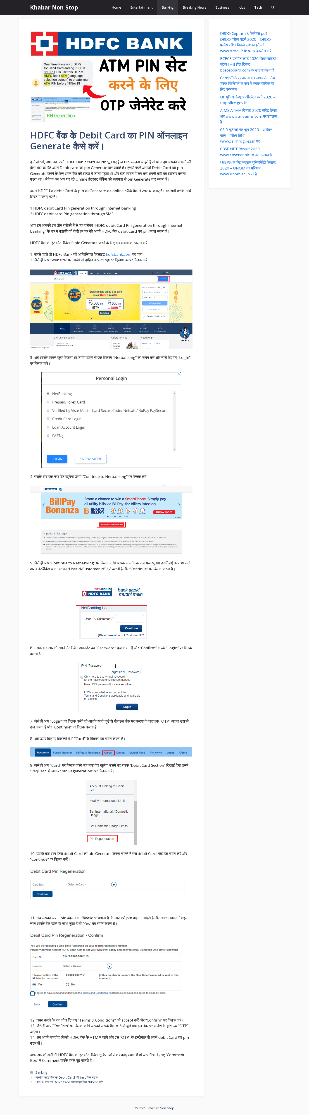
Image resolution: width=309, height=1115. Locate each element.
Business (222, 7)
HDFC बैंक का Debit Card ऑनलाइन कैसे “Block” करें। (70, 1082)
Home (116, 7)
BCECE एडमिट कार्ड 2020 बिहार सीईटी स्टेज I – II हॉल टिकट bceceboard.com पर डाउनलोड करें (248, 64)
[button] (272, 7)
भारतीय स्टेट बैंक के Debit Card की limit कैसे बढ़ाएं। (67, 1077)
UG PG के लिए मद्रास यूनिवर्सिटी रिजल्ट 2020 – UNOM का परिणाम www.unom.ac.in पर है (248, 168)
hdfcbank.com (118, 254)
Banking (168, 7)
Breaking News (194, 7)
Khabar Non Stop (54, 7)
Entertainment (141, 7)
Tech (258, 7)
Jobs (241, 7)
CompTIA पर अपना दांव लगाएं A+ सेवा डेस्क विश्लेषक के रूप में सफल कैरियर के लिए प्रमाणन (247, 83)
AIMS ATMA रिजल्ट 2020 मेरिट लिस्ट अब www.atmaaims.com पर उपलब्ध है (248, 116)
